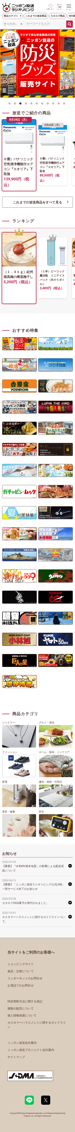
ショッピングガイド (20, 964)
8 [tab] (48, 104)
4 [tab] (26, 104)
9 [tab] (54, 104)
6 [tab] (37, 104)
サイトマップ (16, 1057)
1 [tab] (10, 104)
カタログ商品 (58, 15)
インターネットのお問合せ (24, 978)
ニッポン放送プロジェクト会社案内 (30, 1050)
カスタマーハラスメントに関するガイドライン (36, 1025)
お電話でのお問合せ (20, 985)
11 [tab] (65, 104)
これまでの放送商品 (36, 15)
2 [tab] (15, 104)
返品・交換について (20, 971)
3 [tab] (21, 104)
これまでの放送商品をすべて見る (37, 202)
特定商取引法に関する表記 (24, 1001)
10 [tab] (59, 104)
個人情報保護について (22, 1015)
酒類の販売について (20, 1008)
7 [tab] (43, 104)
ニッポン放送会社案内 (22, 1042)
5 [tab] (32, 104)
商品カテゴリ (11, 15)
